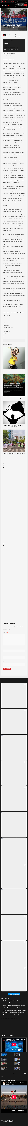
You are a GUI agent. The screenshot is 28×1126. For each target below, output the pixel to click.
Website (4, 661)
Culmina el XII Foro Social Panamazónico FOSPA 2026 (14, 1005)
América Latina (8, 10)
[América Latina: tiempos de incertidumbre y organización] (14, 412)
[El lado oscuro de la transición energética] (14, 385)
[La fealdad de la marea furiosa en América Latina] (14, 358)
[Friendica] (8, 1)
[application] (14, 45)
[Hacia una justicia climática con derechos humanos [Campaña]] (4, 1059)
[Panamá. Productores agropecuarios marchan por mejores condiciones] (17, 1068)
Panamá (14, 10)
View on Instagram (14, 994)
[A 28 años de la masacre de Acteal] (4, 1054)
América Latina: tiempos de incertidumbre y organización (14, 426)
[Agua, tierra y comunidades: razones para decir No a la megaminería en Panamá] (14, 441)
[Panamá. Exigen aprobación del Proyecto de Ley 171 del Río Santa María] (4, 1068)
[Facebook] (2, 1)
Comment (5, 632)
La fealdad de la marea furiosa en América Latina (14, 370)
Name (4, 648)
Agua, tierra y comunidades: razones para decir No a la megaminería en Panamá (14, 454)
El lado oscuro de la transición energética (14, 398)
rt (10, 34)
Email (4, 654)
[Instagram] (11, 1)
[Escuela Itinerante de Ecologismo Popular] (4, 1063)
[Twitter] (5, 1)
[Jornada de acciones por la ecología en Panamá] (17, 1063)
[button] (14, 695)
